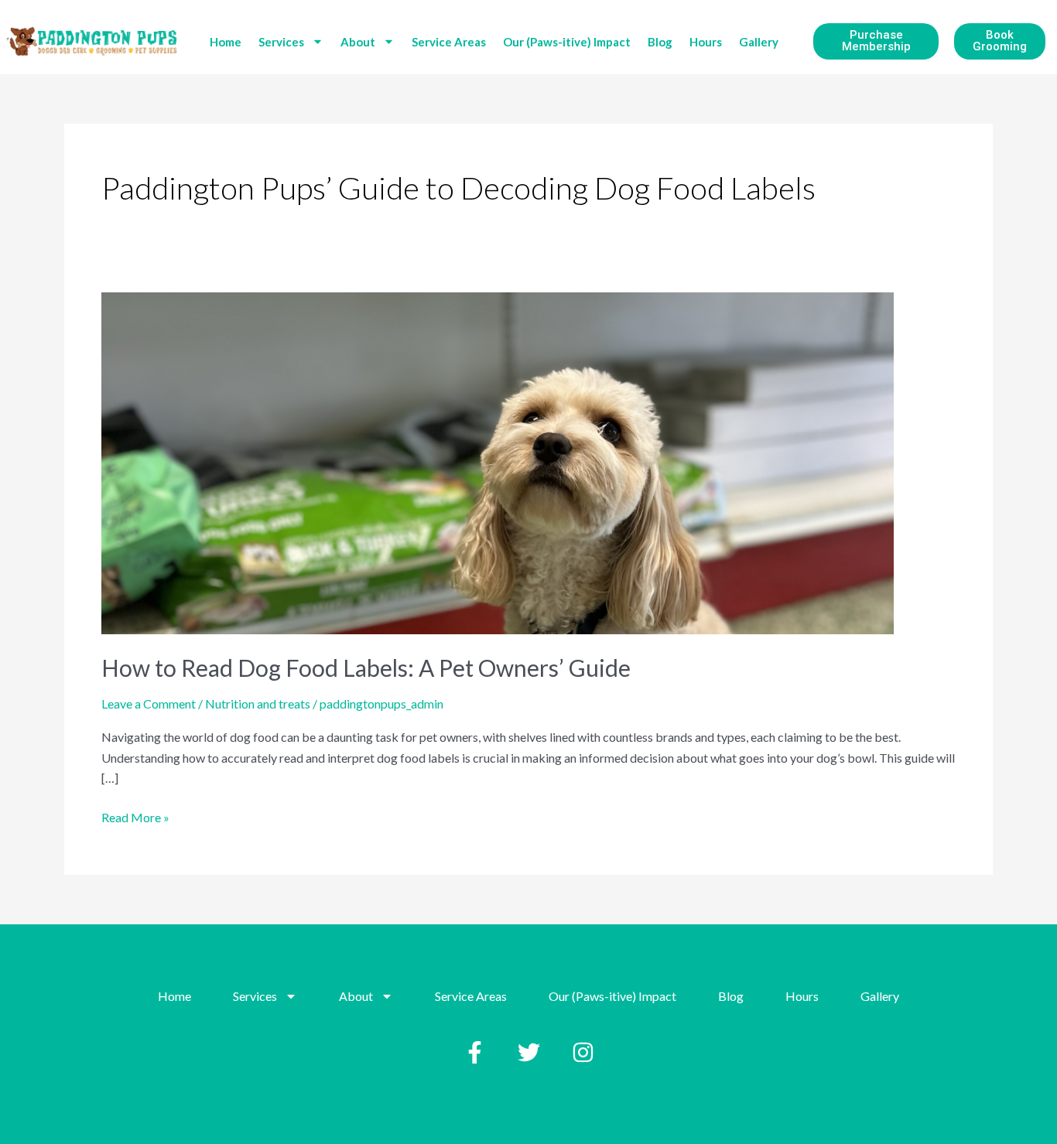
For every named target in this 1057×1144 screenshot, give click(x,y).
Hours (705, 42)
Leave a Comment (148, 703)
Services (281, 42)
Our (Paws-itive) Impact (567, 42)
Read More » (135, 816)
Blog (660, 42)
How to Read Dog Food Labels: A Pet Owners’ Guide (366, 667)
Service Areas (449, 42)
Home (225, 42)
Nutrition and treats (257, 703)
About (357, 42)
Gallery (758, 42)
